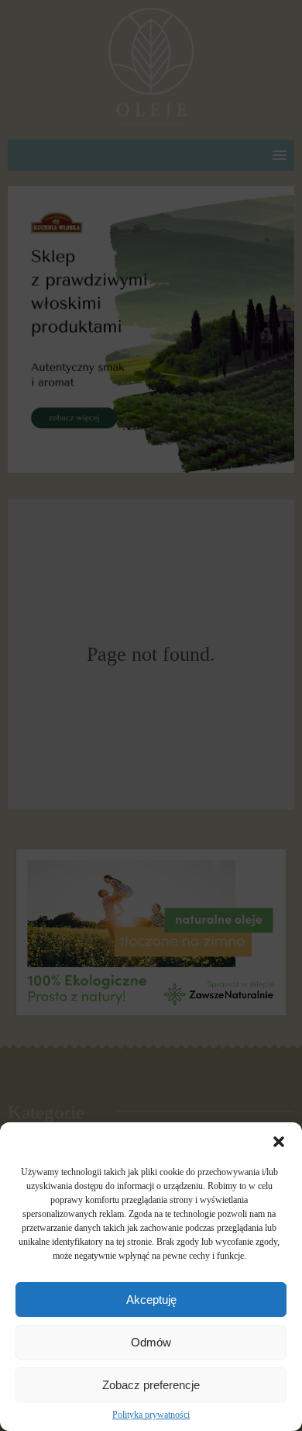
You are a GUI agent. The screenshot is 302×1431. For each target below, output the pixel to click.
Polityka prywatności (151, 1414)
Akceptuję (151, 1299)
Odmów (151, 1342)
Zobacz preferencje (151, 1384)
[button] (279, 1141)
